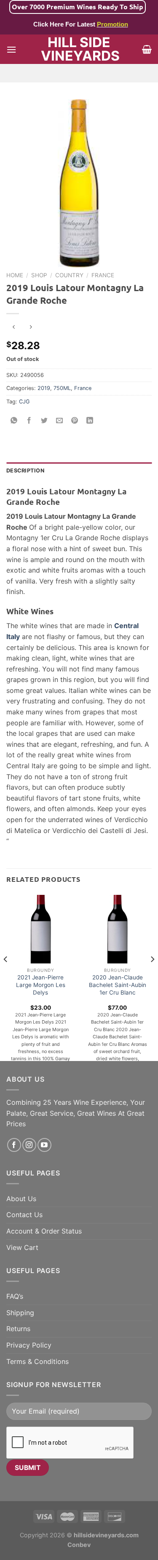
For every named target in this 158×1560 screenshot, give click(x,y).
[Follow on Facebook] (14, 1145)
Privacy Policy (28, 1345)
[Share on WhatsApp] (14, 420)
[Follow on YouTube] (44, 1145)
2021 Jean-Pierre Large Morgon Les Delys (40, 984)
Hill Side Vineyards (79, 49)
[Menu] (11, 49)
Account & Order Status (44, 1231)
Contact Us (24, 1214)
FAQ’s (14, 1296)
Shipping (20, 1312)
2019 (43, 388)
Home (14, 275)
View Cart (22, 1247)
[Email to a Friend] (60, 420)
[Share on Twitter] (44, 420)
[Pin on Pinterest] (75, 420)
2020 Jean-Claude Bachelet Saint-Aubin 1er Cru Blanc (117, 984)
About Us (21, 1198)
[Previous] (6, 976)
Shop (39, 275)
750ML (62, 388)
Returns (18, 1328)
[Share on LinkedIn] (90, 420)
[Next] (152, 976)
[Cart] (147, 49)
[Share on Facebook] (29, 420)
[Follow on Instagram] (29, 1145)
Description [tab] (25, 470)
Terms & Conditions (37, 1361)
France (102, 275)
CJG (24, 401)
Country (69, 275)
